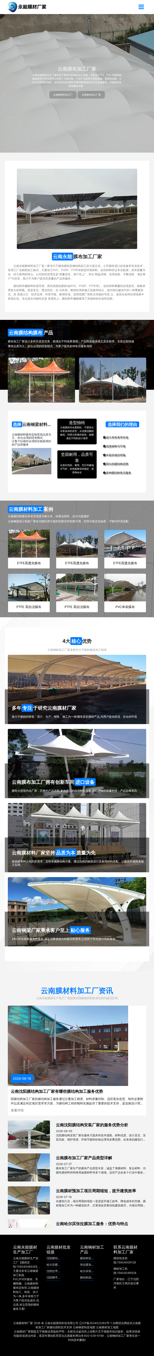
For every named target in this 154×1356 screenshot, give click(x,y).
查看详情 (17, 1110)
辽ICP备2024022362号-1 (95, 1323)
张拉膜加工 (87, 1264)
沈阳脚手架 (54, 1277)
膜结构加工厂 (88, 1277)
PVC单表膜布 (125, 607)
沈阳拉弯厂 (54, 1271)
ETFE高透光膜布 (29, 563)
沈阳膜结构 (54, 1258)
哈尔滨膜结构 (55, 1264)
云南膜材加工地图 (107, 1327)
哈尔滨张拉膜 (88, 1271)
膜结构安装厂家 (90, 1258)
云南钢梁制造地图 (84, 1327)
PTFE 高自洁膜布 (28, 607)
